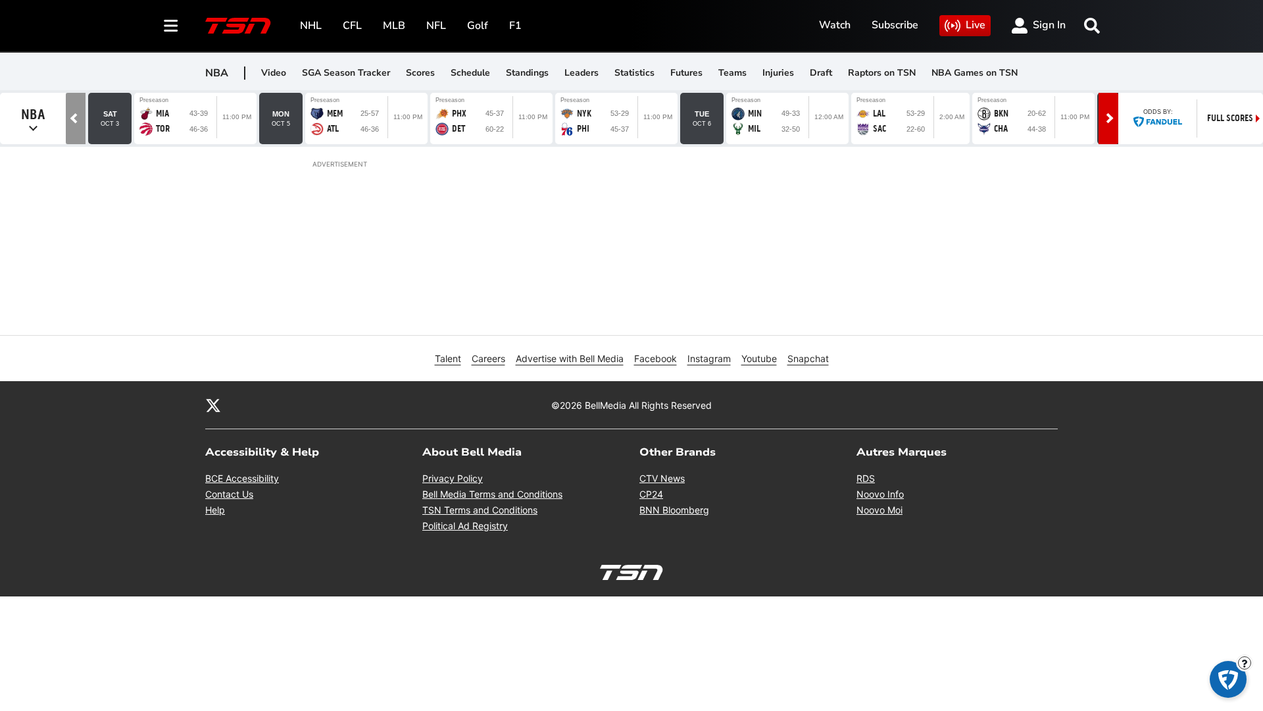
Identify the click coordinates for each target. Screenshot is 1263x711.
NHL (311, 25)
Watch (835, 25)
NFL (436, 25)
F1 (515, 25)
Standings (527, 72)
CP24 (651, 494)
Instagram (709, 358)
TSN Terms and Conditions (479, 509)
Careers (488, 358)
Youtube (759, 358)
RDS (865, 478)
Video (273, 72)
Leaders (581, 72)
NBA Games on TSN (974, 72)
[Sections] (171, 26)
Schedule (470, 72)
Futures (686, 72)
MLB (394, 25)
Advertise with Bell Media (570, 358)
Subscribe (895, 25)
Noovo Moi (879, 509)
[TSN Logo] (238, 25)
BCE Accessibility (242, 478)
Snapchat (808, 358)
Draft (821, 72)
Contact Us (229, 494)
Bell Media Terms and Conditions (492, 494)
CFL (352, 25)
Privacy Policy (452, 478)
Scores (420, 72)
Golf (477, 25)
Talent (448, 358)
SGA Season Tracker (346, 72)
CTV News (662, 478)
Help (215, 509)
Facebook (655, 358)
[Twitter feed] (213, 405)
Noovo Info (880, 494)
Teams (732, 72)
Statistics (634, 72)
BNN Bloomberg (674, 509)
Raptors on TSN (882, 72)
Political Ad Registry (465, 525)
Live (975, 25)
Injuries (778, 72)
